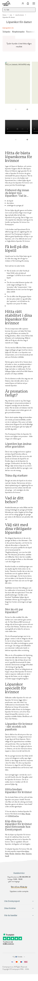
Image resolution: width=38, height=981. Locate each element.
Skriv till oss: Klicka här (19, 887)
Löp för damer (19, 15)
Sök (8, 10)
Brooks (28, 814)
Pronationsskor (31, 31)
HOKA (10, 816)
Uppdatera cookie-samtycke (19, 891)
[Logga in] (22, 3)
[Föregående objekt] (16, 109)
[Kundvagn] (27, 3)
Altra (23, 814)
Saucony (28, 853)
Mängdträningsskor (18, 31)
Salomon (18, 853)
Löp (11, 15)
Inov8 (7, 856)
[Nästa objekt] (27, 109)
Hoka (7, 853)
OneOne (16, 816)
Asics (27, 851)
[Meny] (32, 3)
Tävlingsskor (6, 31)
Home (4, 15)
